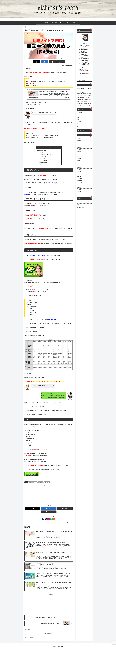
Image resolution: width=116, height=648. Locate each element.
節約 (26, 482)
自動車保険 (41, 482)
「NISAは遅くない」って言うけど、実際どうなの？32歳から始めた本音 (84, 93)
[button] (53, 61)
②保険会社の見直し (42, 162)
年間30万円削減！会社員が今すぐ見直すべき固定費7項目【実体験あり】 (84, 104)
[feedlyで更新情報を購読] (51, 519)
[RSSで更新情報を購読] (54, 519)
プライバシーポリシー (81, 207)
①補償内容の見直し (42, 150)
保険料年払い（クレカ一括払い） (47, 154)
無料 (36, 482)
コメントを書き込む (49, 633)
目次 (46, 147)
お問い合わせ (79, 204)
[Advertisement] (48, 494)
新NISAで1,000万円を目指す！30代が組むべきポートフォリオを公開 (84, 100)
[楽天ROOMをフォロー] (48, 519)
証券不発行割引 (43, 158)
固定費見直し (31, 482)
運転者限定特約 (43, 156)
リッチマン (85, 43)
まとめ (39, 164)
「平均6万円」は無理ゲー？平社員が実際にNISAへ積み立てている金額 (84, 96)
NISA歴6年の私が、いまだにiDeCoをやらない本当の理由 (84, 89)
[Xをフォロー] (46, 519)
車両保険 (41, 152)
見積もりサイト (47, 482)
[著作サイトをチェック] (43, 519)
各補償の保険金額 (43, 160)
